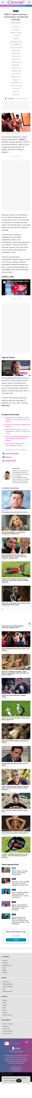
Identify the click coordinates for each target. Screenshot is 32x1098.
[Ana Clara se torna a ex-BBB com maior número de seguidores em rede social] (6, 880)
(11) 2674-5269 (16, 1071)
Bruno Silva (11, 98)
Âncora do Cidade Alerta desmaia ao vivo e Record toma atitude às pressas (18, 438)
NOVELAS (4, 977)
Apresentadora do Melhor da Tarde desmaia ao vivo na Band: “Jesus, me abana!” (18, 419)
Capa (3, 7)
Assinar (16, 940)
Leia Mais (13, 1080)
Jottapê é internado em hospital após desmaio (18, 425)
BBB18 (6, 7)
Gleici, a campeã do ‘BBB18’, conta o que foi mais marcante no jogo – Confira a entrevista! (20, 895)
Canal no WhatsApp (12, 453)
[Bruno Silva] (6, 98)
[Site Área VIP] (16, 2)
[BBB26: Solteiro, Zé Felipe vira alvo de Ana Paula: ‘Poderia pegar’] (6, 870)
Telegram (8, 457)
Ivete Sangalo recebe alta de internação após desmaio (15, 444)
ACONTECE (4, 996)
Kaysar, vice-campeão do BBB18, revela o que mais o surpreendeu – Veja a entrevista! (20, 907)
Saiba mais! (6, 405)
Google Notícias (10, 461)
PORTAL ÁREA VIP (6, 1020)
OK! (19, 1080)
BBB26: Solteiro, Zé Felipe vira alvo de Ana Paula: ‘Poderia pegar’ (20, 872)
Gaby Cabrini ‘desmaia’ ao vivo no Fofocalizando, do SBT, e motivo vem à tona (18, 431)
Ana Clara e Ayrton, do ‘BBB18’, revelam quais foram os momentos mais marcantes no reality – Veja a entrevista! (20, 920)
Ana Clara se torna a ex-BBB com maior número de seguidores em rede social (20, 883)
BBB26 (13, 868)
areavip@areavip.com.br (16, 1069)
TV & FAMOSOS (5, 956)
